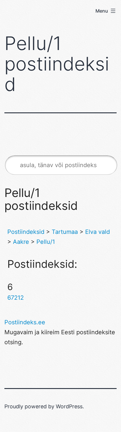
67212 (15, 297)
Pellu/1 (45, 241)
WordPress (69, 406)
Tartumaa (65, 231)
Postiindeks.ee (24, 322)
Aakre (21, 241)
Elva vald (97, 231)
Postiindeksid (25, 231)
